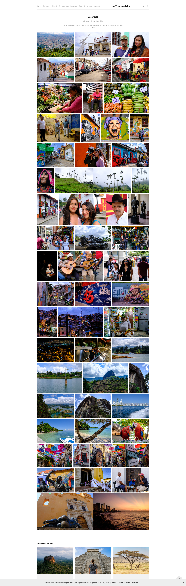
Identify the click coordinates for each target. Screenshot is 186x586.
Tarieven (90, 6)
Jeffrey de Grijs (121, 6)
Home (39, 6)
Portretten (46, 6)
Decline (135, 583)
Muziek (54, 6)
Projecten (73, 6)
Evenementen (64, 6)
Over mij (82, 6)
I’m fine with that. (124, 583)
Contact (97, 6)
